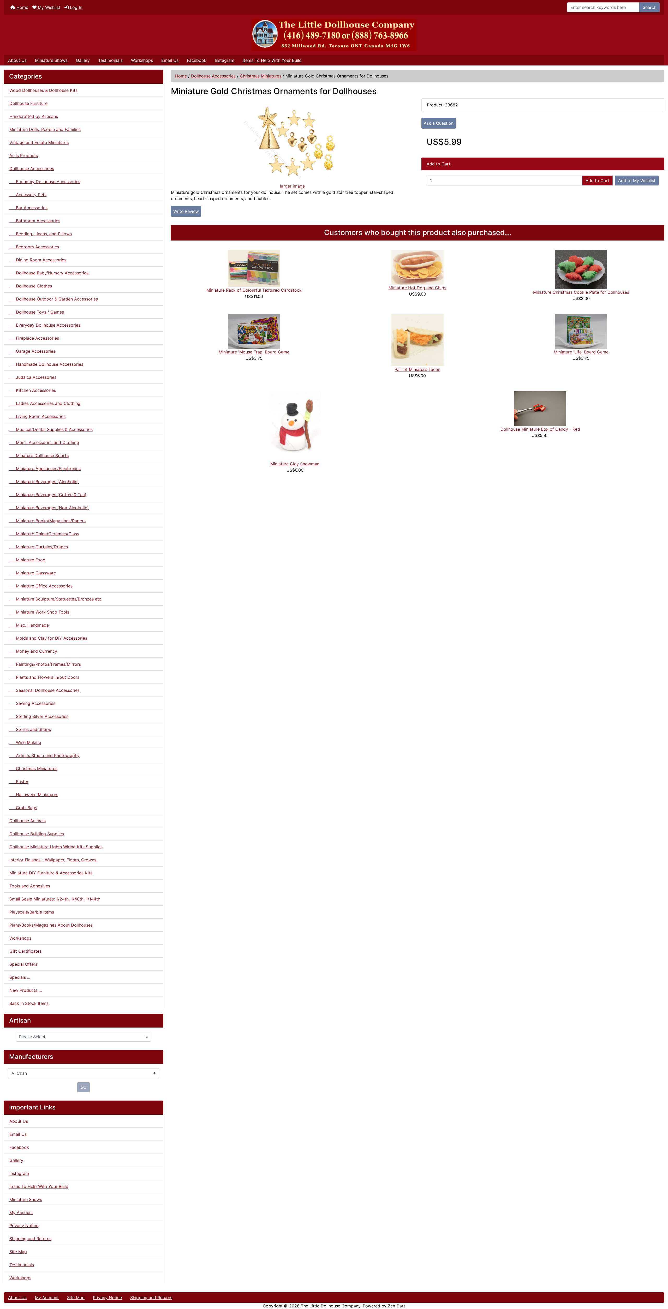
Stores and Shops (30, 729)
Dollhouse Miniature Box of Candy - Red (540, 429)
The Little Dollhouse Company (330, 1305)
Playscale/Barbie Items (31, 912)
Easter (18, 781)
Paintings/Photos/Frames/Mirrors (45, 664)
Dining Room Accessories (37, 259)
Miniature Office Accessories (41, 586)
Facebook (196, 60)
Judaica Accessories (32, 377)
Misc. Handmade (29, 625)
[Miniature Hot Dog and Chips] (417, 266)
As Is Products (23, 155)
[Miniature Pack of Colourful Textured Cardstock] (254, 268)
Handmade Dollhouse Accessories (46, 364)
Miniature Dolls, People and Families (45, 129)
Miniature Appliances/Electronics (45, 468)
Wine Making (25, 742)
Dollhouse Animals (27, 820)
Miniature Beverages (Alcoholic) (44, 481)
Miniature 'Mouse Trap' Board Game (254, 352)
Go (83, 1087)
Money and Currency (33, 651)
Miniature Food (27, 559)
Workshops (142, 60)
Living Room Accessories (37, 416)
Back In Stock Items (29, 1003)
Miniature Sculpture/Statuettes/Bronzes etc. (55, 599)
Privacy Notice (23, 1225)
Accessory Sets (27, 194)
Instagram (224, 60)
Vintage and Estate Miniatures (39, 142)
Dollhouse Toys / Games (36, 312)
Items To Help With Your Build (272, 60)
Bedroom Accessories (34, 246)
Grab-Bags (23, 807)
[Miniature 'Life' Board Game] (581, 331)
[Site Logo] (334, 35)
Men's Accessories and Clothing (44, 442)
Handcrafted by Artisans (33, 116)
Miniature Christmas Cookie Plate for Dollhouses (581, 292)
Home (21, 7)
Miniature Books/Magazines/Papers (47, 520)
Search (649, 7)
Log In (75, 7)
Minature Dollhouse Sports (39, 455)
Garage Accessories (32, 351)
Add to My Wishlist (636, 180)
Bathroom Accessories (34, 220)
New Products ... (25, 990)
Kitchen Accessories (32, 390)
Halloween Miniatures (33, 794)
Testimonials (110, 60)
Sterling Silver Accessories (38, 716)
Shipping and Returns (30, 1238)
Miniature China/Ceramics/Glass (44, 533)
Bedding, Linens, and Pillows (40, 233)
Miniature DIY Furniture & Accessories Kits (50, 872)
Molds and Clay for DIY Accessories (48, 638)
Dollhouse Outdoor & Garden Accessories (53, 299)
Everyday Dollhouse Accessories (44, 325)
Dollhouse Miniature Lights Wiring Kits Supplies (56, 846)
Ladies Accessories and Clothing (44, 403)
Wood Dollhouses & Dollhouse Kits (43, 90)
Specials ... (19, 977)
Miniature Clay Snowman (294, 463)
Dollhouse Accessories (213, 76)
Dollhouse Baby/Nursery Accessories (48, 272)
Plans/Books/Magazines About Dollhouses (51, 925)
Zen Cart (396, 1305)
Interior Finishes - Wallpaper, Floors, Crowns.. (53, 859)
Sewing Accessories (32, 703)
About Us (17, 60)
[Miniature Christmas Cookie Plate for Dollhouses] (581, 269)
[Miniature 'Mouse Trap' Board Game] (254, 331)
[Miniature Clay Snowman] (295, 425)
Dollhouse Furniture (28, 103)
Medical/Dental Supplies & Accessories (51, 429)
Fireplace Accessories (34, 338)
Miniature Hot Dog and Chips (417, 287)
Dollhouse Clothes (30, 286)
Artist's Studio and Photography (44, 755)
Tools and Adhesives (29, 885)
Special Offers (23, 964)
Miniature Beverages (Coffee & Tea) (47, 494)
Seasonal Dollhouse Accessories (44, 690)
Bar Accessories (28, 207)
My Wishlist (48, 7)
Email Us (169, 60)
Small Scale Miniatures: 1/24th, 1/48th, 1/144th (54, 899)
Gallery (83, 60)
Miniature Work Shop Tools (39, 612)
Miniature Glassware (32, 572)
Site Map (18, 1251)
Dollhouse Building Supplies (36, 833)
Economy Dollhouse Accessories (44, 181)
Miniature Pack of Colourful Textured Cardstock (254, 290)
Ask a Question (439, 123)
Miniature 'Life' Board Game (581, 352)
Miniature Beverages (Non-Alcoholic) (49, 507)
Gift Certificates (25, 951)
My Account (21, 1212)
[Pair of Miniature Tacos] (417, 339)
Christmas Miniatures (260, 76)
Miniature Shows (51, 60)
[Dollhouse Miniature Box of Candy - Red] (540, 408)
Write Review (186, 211)
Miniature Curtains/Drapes (38, 546)
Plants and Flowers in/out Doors (44, 677)
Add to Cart (597, 180)
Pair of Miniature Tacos (417, 369)
